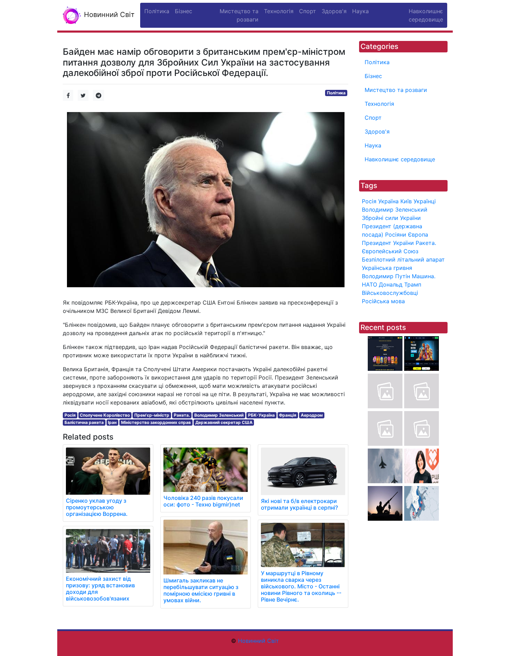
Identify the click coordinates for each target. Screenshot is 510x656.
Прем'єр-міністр (151, 415)
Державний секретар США (224, 422)
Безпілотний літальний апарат (403, 259)
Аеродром (312, 415)
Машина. (423, 276)
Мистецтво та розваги (396, 89)
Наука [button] (360, 11)
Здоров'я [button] (334, 11)
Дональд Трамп (400, 284)
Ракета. (182, 415)
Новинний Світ (108, 14)
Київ (406, 201)
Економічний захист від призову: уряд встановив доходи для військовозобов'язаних (100, 588)
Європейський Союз (390, 251)
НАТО (369, 284)
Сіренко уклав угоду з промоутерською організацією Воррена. (97, 507)
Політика (336, 92)
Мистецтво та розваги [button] (239, 15)
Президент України (388, 242)
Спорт (373, 117)
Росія (70, 415)
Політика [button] (156, 11)
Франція (287, 415)
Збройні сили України (391, 217)
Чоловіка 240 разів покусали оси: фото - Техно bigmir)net (203, 501)
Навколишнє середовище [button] (426, 15)
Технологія (379, 103)
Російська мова (383, 301)
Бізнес (373, 76)
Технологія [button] (279, 11)
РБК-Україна (261, 415)
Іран (112, 422)
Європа (418, 234)
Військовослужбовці (390, 292)
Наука (373, 145)
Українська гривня (387, 267)
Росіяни (395, 234)
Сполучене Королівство (105, 415)
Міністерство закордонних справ (156, 422)
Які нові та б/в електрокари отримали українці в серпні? (299, 504)
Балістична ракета (84, 422)
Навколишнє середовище (400, 159)
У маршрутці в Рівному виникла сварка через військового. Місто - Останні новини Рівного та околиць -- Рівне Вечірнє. (301, 586)
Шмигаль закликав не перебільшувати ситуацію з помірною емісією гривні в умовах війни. (200, 590)
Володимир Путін (386, 276)
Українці (425, 201)
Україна (388, 201)
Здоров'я (377, 131)
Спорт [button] (307, 11)
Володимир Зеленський (219, 415)
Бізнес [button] (183, 11)
